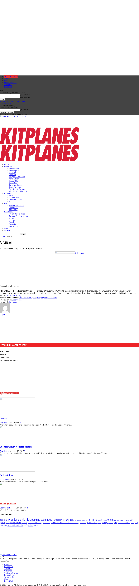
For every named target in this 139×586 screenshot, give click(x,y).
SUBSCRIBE (13, 181)
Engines (12, 218)
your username (25, 95)
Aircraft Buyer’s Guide (17, 214)
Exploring (12, 173)
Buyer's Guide (5, 315)
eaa (78, 520)
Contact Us (13, 183)
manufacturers (67, 523)
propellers (98, 523)
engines (111, 519)
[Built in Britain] (17, 471)
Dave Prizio (4, 451)
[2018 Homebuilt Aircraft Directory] (17, 443)
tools (20, 525)
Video (11, 202)
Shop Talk (12, 175)
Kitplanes (3, 423)
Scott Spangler (5, 508)
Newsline (7, 193)
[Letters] (17, 414)
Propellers (12, 222)
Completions (13, 208)
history (8, 523)
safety (127, 522)
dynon (75, 520)
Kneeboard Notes (15, 199)
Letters (3, 418)
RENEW (3, 354)
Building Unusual (8, 503)
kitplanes (45, 523)
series (132, 523)
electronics (102, 520)
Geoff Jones (5, 480)
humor (24, 522)
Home (6, 164)
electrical (93, 520)
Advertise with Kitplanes (18, 191)
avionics (25, 519)
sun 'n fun (12, 525)
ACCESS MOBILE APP (9, 360)
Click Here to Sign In (27, 298)
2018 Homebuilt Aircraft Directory (16, 447)
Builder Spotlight (15, 171)
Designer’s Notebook (17, 177)
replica (120, 523)
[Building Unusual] (17, 499)
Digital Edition (14, 179)
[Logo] (39, 143)
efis (87, 520)
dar (53, 520)
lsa (49, 523)
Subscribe (8, 79)
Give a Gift (8, 87)
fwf (133, 520)
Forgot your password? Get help (12, 102)
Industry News (14, 197)
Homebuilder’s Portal (16, 206)
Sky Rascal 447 (15, 302)
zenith (36, 525)
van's (25, 525)
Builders (7, 204)
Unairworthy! (13, 226)
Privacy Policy (5, 104)
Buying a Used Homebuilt (18, 216)
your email (24, 110)
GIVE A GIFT (5, 357)
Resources (8, 212)
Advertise (8, 85)
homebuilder (16, 522)
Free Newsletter (10, 83)
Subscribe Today (14, 295)
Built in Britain (6, 475)
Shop (6, 228)
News (11, 195)
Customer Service (15, 185)
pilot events (82, 523)
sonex (4, 525)
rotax (123, 523)
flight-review (124, 520)
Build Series (13, 210)
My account (8, 81)
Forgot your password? (47, 298)
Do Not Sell (8, 581)
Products (12, 224)
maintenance (57, 522)
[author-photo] (5, 313)
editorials (82, 520)
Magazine (8, 166)
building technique (41, 519)
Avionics (12, 220)
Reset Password (15, 187)
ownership (75, 523)
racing (104, 523)
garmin (2, 523)
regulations (110, 523)
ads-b (2, 520)
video (30, 525)
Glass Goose (17, 300)
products (91, 522)
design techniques (64, 520)
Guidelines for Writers (17, 189)
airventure (12, 519)
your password (25, 97)
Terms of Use (9, 577)
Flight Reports (14, 169)
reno (115, 523)
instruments (31, 523)
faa (118, 520)
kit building (38, 523)
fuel (130, 520)
